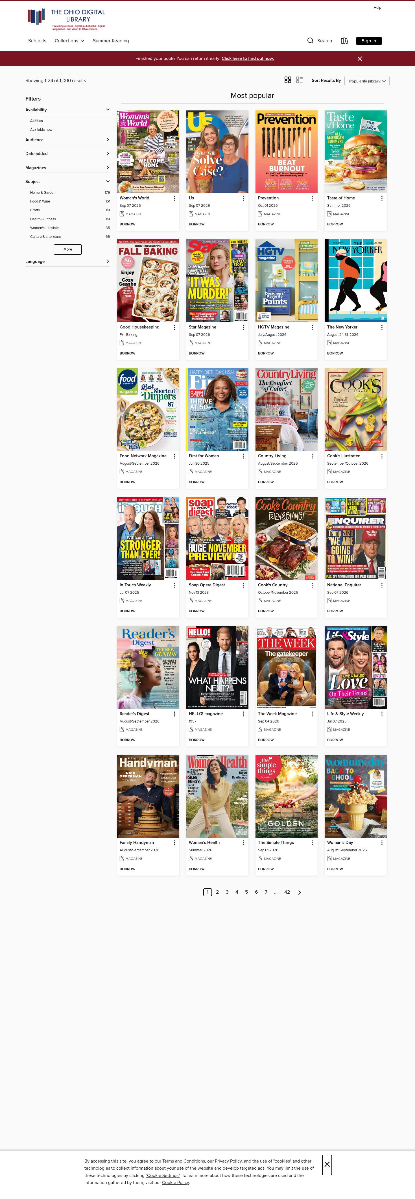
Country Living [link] (272, 456)
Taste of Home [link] (341, 198)
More (68, 249)
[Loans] (344, 41)
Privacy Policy (228, 1161)
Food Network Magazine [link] (143, 456)
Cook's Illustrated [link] (344, 456)
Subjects (37, 41)
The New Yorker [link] (342, 327)
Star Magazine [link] (202, 327)
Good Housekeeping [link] (140, 327)
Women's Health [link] (204, 842)
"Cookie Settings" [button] (163, 1175)
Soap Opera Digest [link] (207, 585)
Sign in (369, 41)
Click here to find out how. (248, 59)
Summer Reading (111, 41)
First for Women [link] (204, 456)
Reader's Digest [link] (134, 714)
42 (287, 892)
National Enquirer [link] (344, 585)
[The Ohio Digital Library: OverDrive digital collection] (66, 19)
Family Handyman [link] (137, 842)
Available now (41, 129)
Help (377, 8)
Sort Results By (326, 80)
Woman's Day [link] (340, 842)
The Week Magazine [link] (277, 714)
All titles (36, 121)
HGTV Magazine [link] (273, 327)
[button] (319, 41)
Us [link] (191, 198)
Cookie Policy (175, 1182)
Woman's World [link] (134, 198)
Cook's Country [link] (273, 585)
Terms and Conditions (183, 1161)
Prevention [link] (268, 198)
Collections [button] (67, 41)
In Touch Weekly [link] (135, 585)
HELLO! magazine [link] (206, 714)
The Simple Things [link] (276, 842)
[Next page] (299, 892)
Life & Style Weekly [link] (345, 714)
